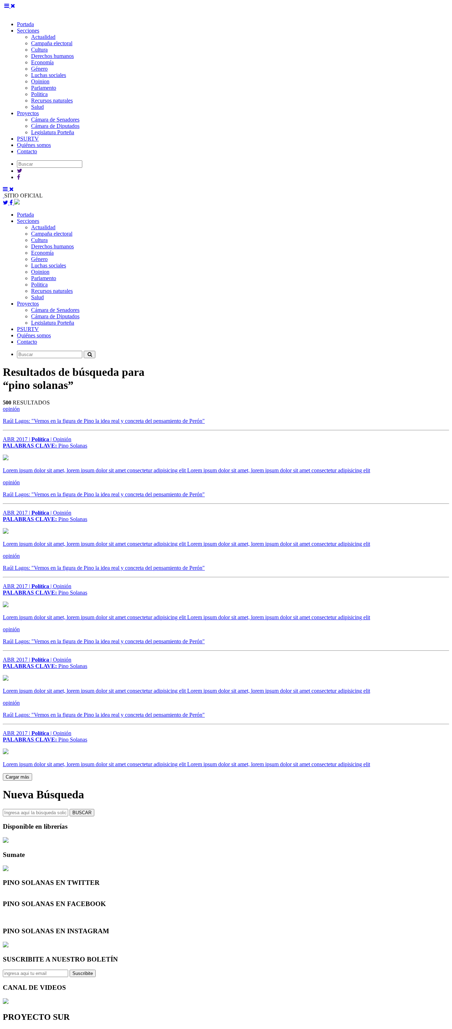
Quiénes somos (34, 145)
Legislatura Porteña (52, 132)
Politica (39, 94)
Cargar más (17, 777)
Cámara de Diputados (55, 126)
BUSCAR (81, 812)
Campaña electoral (51, 43)
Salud (37, 107)
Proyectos (28, 113)
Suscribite (82, 973)
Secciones (28, 31)
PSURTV (28, 139)
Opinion (40, 81)
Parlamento (43, 88)
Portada (25, 24)
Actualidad (43, 37)
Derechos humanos (52, 56)
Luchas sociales (48, 75)
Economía (42, 62)
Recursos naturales (52, 100)
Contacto (27, 151)
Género (39, 69)
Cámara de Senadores (55, 120)
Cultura (39, 50)
